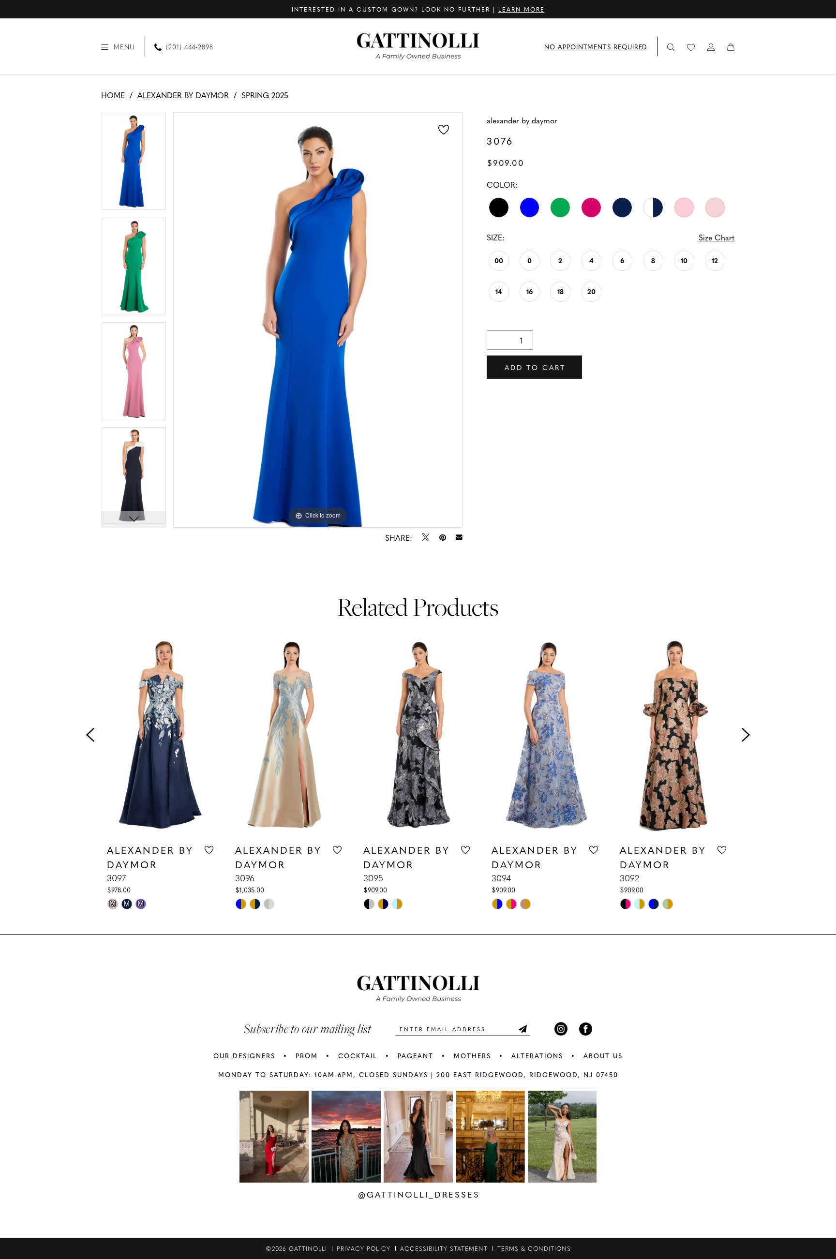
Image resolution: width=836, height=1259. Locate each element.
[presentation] (161, 735)
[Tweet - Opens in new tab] (426, 537)
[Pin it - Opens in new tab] (442, 537)
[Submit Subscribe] (522, 1029)
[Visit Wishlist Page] (691, 46)
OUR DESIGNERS (244, 1055)
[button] (118, 46)
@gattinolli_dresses (419, 1194)
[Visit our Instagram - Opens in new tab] (560, 1029)
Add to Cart (535, 367)
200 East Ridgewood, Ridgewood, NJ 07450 (527, 1074)
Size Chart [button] (716, 237)
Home (113, 94)
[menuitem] (118, 46)
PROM (307, 1055)
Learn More (521, 9)
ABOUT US (603, 1055)
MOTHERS (472, 1055)
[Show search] (671, 47)
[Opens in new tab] (274, 1137)
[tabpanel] (133, 164)
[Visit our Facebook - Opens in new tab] (585, 1029)
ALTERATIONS (537, 1055)
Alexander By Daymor (183, 94)
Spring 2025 (264, 94)
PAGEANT (415, 1055)
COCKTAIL (357, 1055)
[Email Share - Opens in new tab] (459, 537)
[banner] (418, 46)
